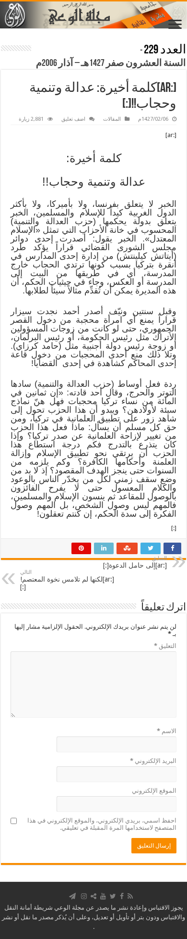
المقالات (112, 119)
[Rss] (130, 896)
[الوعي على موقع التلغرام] (72, 896)
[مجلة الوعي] (93, 14)
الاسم (166, 731)
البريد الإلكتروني (153, 760)
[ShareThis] (93, 896)
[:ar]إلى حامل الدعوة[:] (135, 562)
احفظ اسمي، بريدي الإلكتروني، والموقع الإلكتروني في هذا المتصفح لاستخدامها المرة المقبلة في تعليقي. (101, 824)
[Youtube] (103, 896)
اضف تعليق (73, 119)
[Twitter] (113, 896)
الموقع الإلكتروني (154, 790)
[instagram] (84, 896)
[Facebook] (122, 896)
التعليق (165, 645)
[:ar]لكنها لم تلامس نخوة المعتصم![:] (67, 580)
